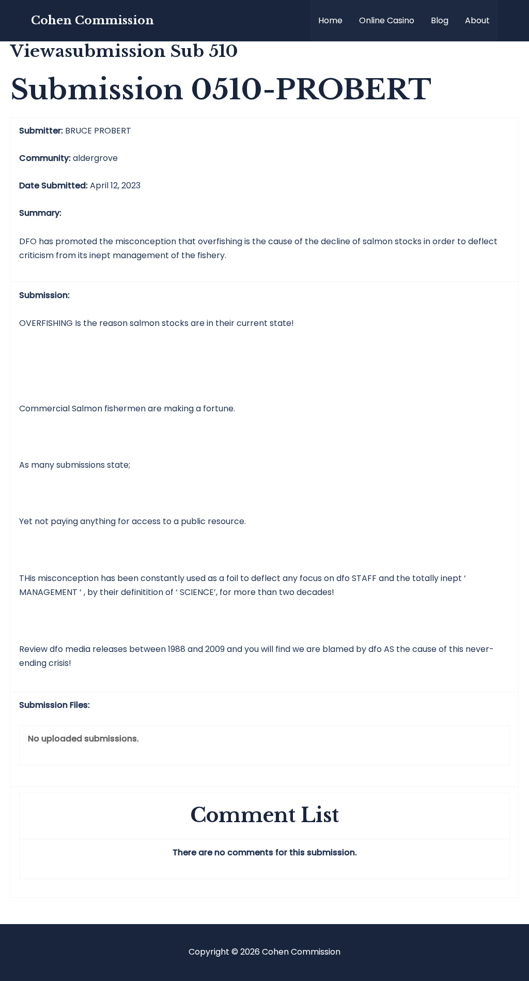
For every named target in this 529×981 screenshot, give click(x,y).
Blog (439, 20)
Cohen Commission (92, 20)
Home (330, 20)
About (477, 20)
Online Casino (386, 20)
